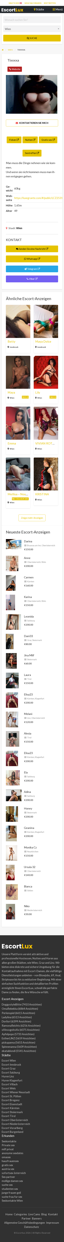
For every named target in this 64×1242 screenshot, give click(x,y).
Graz (29, 640)
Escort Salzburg (11, 1072)
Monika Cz (30, 847)
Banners (37, 1218)
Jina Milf (29, 655)
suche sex (7, 1184)
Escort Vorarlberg (12, 1128)
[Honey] (12, 813)
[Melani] (12, 719)
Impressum (52, 1222)
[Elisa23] (12, 699)
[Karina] (10, 602)
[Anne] (12, 563)
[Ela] (13, 777)
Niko (27, 906)
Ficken (12, 139)
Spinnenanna (9, 1046)
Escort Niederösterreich (16, 1124)
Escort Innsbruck (11, 1064)
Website (15, 69)
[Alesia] (12, 738)
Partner (26, 1218)
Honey (28, 808)
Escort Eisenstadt (12, 1104)
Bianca (28, 886)
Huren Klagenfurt (12, 1080)
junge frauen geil (11, 1192)
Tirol (29, 679)
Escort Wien (9, 1060)
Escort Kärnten (10, 1108)
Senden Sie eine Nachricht (32, 248)
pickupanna (8, 1042)
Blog (44, 1214)
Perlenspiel (8, 1013)
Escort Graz (9, 1068)
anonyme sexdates (12, 1153)
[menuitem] (15, 3)
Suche (33, 38)
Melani (28, 714)
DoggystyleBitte (11, 1004)
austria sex (8, 1169)
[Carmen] (11, 582)
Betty (11, 341)
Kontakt (53, 1214)
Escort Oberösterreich (15, 1120)
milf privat (8, 1149)
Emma (12, 443)
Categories (20, 1214)
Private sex (8, 1145)
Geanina (29, 828)
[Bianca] (12, 891)
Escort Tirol (9, 1116)
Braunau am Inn (34, 545)
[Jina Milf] (11, 660)
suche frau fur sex (12, 1196)
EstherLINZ (8, 1038)
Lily (37, 392)
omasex (6, 1157)
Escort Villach (10, 1084)
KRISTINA (42, 494)
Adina (27, 791)
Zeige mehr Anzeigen (32, 517)
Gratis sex (47, 139)
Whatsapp (32, 258)
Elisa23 (28, 694)
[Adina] (13, 795)
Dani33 (28, 636)
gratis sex (7, 1165)
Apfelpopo (8, 1034)
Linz (29, 718)
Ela (26, 772)
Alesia (27, 733)
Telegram (32, 268)
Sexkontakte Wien (12, 1200)
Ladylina (6, 1017)
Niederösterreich (34, 910)
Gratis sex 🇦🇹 (15, 3)
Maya (11, 392)
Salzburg (31, 620)
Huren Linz (8, 1076)
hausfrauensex (10, 1161)
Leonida (29, 616)
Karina (28, 597)
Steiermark (37, 640)
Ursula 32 (29, 867)
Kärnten (30, 581)
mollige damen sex (12, 1181)
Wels (43, 562)
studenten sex (10, 1188)
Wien (19, 228)
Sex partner (8, 1177)
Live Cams (34, 1214)
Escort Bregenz (11, 1100)
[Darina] (13, 543)
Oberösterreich (48, 545)
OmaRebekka (10, 1008)
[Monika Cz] (11, 852)
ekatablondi (9, 1051)
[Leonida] (13, 621)
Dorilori (6, 1021)
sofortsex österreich (14, 1173)
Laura (27, 675)
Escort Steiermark (12, 1112)
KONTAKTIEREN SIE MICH (33, 122)
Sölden (30, 890)
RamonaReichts (11, 1025)
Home (9, 1214)
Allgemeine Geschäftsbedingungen (24, 1222)
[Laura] (12, 680)
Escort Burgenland (12, 1131)
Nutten (29, 139)
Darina (28, 541)
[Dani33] (9, 641)
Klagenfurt (39, 698)
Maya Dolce (43, 341)
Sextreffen (50, 3)
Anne (27, 558)
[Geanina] (11, 833)
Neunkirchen (32, 851)
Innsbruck (14, 347)
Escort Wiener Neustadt (16, 1092)
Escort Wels (9, 1088)
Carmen (29, 577)
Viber (32, 278)
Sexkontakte (9, 1141)
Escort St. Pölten (11, 1096)
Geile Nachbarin (32, 3)
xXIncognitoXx (10, 1029)
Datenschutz (31, 1226)
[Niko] (10, 911)
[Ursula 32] (10, 872)
